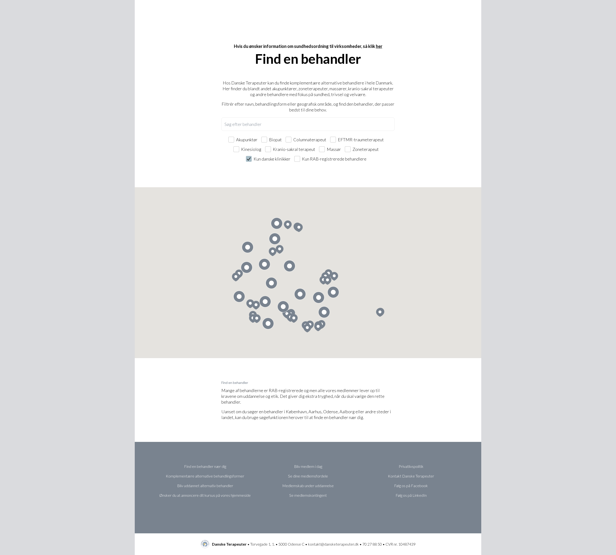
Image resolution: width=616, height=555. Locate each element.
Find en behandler (234, 383)
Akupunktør (246, 139)
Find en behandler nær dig (205, 466)
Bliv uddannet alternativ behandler (205, 485)
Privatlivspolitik (411, 466)
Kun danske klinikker (272, 158)
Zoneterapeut (366, 149)
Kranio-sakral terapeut (294, 149)
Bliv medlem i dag (308, 466)
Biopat (275, 139)
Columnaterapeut (309, 139)
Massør (334, 149)
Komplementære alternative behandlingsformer (205, 476)
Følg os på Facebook (411, 485)
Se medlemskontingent (308, 495)
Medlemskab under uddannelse (308, 485)
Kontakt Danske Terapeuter (411, 476)
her (379, 46)
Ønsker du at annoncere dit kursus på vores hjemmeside (205, 495)
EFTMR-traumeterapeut (361, 139)
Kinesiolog (251, 149)
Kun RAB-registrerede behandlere (334, 158)
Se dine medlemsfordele (308, 476)
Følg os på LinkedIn (411, 495)
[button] (299, 227)
